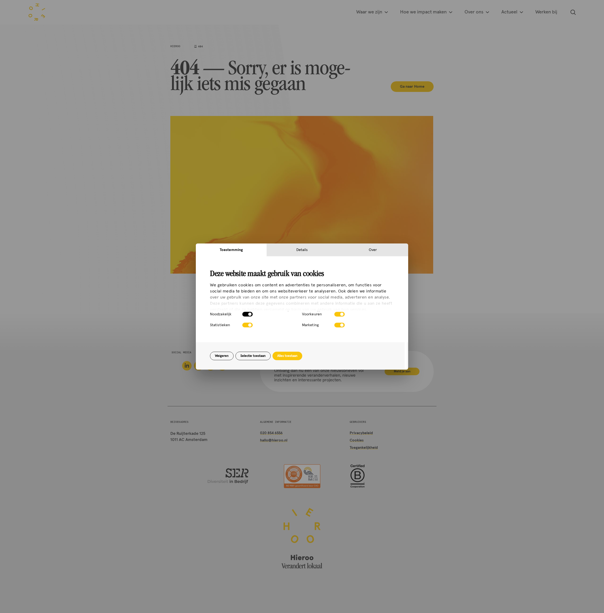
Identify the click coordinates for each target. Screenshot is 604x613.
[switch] (339, 314)
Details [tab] (302, 250)
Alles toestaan (287, 356)
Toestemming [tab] (231, 250)
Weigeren (222, 356)
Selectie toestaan (253, 356)
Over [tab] (373, 250)
